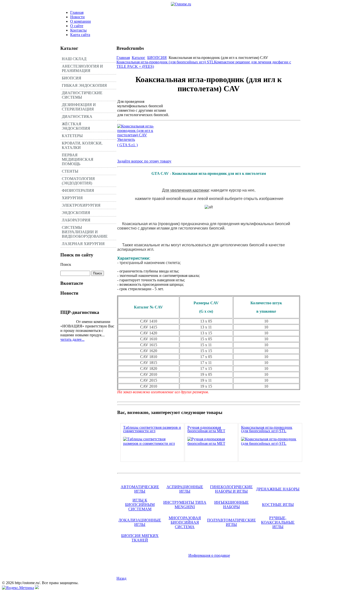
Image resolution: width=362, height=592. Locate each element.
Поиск (65, 264)
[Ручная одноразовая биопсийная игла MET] (211, 443)
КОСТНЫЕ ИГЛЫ (278, 504)
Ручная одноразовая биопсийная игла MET (206, 429)
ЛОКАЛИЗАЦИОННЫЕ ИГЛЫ (139, 522)
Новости (77, 17)
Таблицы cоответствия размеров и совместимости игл (152, 429)
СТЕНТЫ (70, 171)
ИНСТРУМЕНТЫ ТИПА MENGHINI (184, 504)
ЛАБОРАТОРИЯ (76, 220)
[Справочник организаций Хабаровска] (37, 588)
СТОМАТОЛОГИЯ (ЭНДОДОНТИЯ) (78, 181)
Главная (76, 12)
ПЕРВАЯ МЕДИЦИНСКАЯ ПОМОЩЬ (77, 159)
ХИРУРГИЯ (72, 198)
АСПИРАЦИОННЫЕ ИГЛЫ (184, 489)
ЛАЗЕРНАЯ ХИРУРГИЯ (83, 244)
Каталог (138, 57)
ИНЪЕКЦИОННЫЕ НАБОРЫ (231, 504)
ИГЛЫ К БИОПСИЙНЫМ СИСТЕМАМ (140, 504)
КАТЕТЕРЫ (72, 136)
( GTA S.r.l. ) (127, 145)
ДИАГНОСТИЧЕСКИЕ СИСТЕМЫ (82, 95)
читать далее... (72, 339)
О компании (80, 21)
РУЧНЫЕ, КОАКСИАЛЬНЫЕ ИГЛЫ (278, 522)
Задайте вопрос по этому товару (144, 161)
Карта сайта (80, 35)
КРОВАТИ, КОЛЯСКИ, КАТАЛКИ (82, 145)
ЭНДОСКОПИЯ (76, 213)
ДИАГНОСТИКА (77, 116)
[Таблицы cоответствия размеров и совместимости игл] (152, 443)
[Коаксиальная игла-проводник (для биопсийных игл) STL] (270, 443)
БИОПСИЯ (71, 78)
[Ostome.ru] (181, 4)
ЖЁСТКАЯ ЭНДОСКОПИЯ (76, 126)
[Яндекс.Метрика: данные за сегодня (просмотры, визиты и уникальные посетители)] (18, 588)
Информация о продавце (209, 555)
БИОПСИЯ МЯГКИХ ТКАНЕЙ (140, 538)
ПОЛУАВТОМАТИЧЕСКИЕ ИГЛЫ (231, 522)
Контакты (78, 30)
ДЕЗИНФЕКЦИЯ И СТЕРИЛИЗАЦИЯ (79, 107)
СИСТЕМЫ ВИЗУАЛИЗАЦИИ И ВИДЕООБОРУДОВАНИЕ (85, 231)
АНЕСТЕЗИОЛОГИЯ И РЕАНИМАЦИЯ (82, 68)
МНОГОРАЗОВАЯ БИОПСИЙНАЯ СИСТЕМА (185, 522)
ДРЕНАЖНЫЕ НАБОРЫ (277, 489)
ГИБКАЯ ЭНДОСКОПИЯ (84, 85)
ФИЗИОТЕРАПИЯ (78, 190)
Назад (121, 578)
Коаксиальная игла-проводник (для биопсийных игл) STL (165, 62)
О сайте (76, 26)
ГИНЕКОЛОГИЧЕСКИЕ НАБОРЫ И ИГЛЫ (231, 489)
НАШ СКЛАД (74, 59)
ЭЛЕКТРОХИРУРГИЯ (81, 205)
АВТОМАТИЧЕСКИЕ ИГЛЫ (140, 489)
